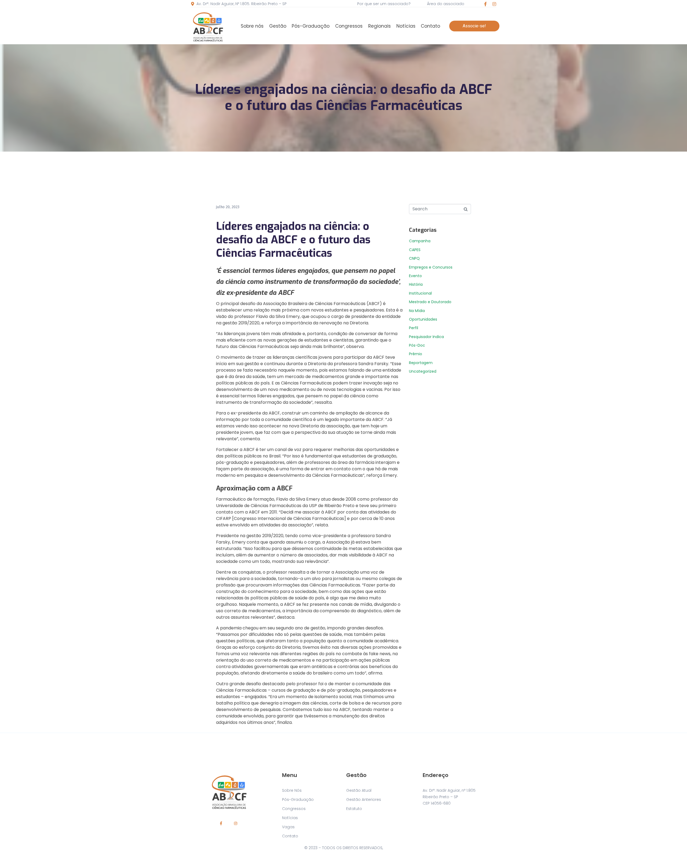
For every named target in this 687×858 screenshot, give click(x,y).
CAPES (415, 249)
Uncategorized (422, 371)
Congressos (349, 26)
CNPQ (414, 258)
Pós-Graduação (311, 26)
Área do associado (445, 3)
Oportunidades (423, 319)
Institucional (420, 293)
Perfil (413, 328)
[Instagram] (494, 4)
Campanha (419, 241)
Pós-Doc (417, 345)
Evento (415, 275)
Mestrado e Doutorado (430, 302)
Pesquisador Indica (426, 336)
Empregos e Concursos (430, 267)
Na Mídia (417, 310)
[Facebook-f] (485, 4)
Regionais (379, 26)
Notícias (405, 26)
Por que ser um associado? (384, 3)
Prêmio (415, 354)
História (416, 284)
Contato (430, 26)
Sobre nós (252, 26)
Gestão (277, 26)
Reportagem (421, 362)
